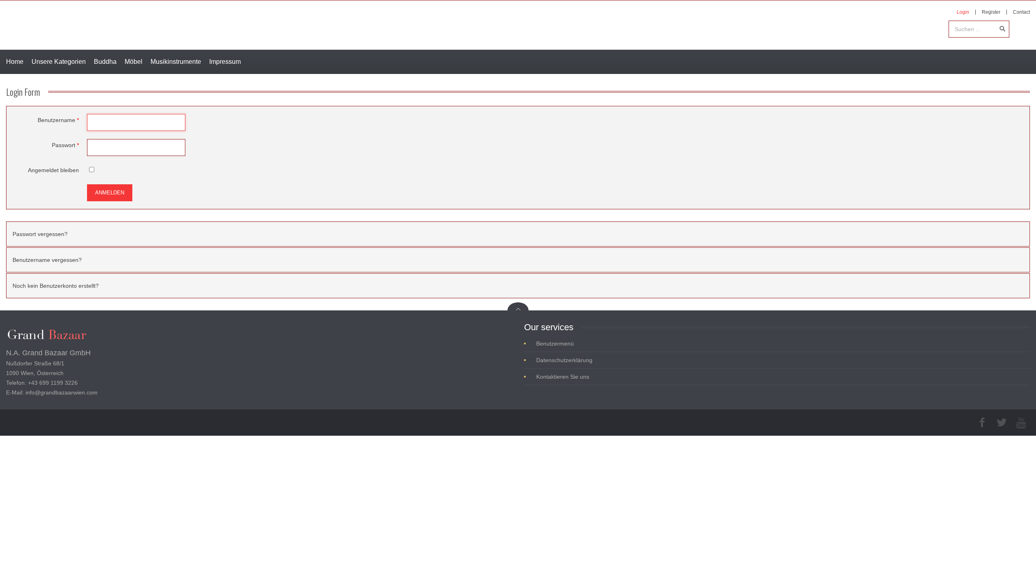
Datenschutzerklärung (564, 360)
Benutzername (58, 120)
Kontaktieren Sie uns (562, 376)
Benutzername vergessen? (47, 260)
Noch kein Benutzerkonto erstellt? (56, 286)
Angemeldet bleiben (53, 170)
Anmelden (109, 193)
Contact (1021, 12)
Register (991, 12)
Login (963, 12)
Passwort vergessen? (40, 234)
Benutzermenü (555, 343)
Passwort (65, 145)
